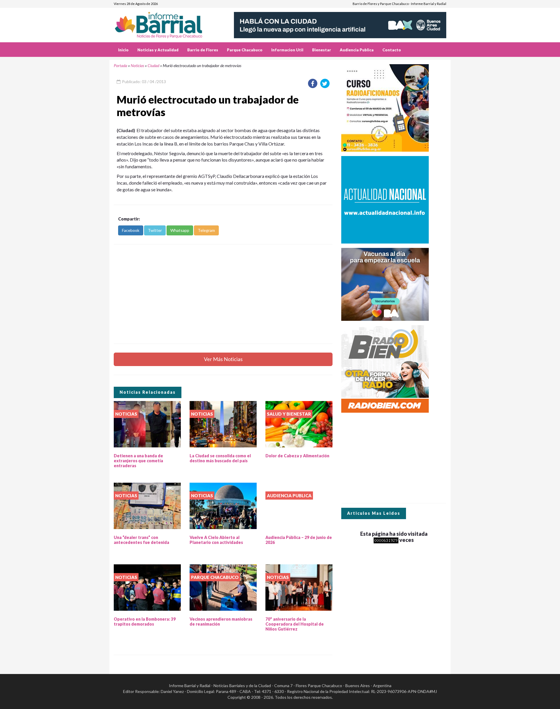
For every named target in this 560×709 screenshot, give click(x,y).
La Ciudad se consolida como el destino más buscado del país (220, 458)
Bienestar (321, 50)
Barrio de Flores (202, 50)
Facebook (130, 230)
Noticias (137, 65)
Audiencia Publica (357, 50)
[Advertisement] (223, 294)
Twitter (155, 230)
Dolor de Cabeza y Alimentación (297, 455)
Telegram (206, 230)
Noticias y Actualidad (157, 50)
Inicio (123, 50)
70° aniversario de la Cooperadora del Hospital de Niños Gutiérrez (294, 624)
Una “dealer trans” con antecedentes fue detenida (141, 540)
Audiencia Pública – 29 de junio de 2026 (298, 540)
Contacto (391, 50)
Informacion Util (287, 50)
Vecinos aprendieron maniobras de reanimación (221, 621)
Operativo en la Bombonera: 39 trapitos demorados (145, 621)
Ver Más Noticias (223, 359)
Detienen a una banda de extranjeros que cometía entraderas (138, 460)
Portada (120, 65)
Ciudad (153, 65)
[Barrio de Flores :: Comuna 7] (165, 22)
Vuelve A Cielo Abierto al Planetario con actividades (216, 540)
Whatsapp (179, 230)
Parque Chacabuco (244, 50)
